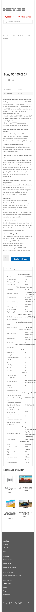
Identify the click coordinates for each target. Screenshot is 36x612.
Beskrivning (10, 269)
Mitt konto (6, 594)
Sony (20, 90)
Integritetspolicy (15, 603)
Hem (4, 36)
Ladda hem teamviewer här (12, 575)
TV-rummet (10, 36)
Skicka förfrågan (21, 259)
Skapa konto (7, 583)
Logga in (6, 587)
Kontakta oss (7, 560)
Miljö (4, 551)
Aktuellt (5, 548)
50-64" (20, 93)
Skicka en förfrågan (9, 567)
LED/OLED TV (19, 36)
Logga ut (6, 591)
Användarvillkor (26, 603)
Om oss (5, 544)
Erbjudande (7, 563)
